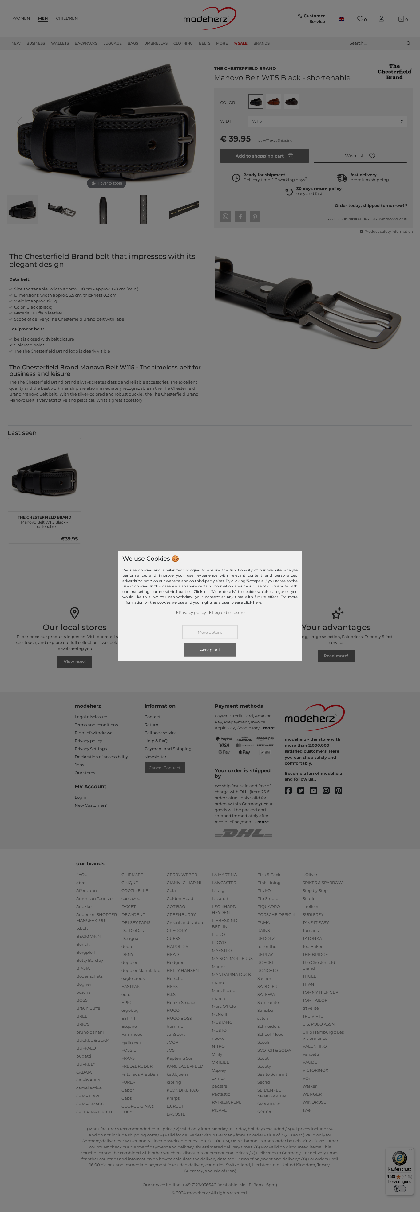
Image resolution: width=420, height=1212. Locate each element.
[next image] (193, 122)
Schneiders (268, 1026)
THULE (309, 976)
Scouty (264, 1066)
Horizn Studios (181, 1002)
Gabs (126, 1098)
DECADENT (133, 914)
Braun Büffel (88, 1008)
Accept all (210, 649)
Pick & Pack (268, 874)
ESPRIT (128, 1018)
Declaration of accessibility (101, 756)
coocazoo (130, 898)
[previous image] (19, 122)
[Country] (341, 18)
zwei (307, 1110)
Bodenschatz (89, 976)
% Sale (241, 43)
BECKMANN (88, 936)
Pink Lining (269, 882)
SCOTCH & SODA (274, 1050)
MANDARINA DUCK (231, 974)
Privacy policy (88, 740)
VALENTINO (315, 1046)
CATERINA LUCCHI (94, 1111)
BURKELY (85, 1064)
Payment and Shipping (168, 748)
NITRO (218, 1046)
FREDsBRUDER (137, 1066)
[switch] (400, 1188)
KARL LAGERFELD (185, 1066)
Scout (263, 1058)
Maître (218, 966)
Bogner (83, 984)
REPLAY (265, 954)
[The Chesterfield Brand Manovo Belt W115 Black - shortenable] (22, 210)
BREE (82, 1016)
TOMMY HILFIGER (320, 992)
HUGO (173, 1010)
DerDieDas (132, 930)
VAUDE (310, 1062)
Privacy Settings (91, 748)
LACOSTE (176, 1114)
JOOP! (173, 1042)
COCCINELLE (134, 890)
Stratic (309, 898)
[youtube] (316, 790)
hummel (175, 1026)
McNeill (219, 1014)
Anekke (84, 906)
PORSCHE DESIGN (276, 914)
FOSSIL (128, 1050)
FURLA (128, 1082)
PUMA (263, 922)
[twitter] (303, 790)
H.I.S (171, 994)
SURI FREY (313, 914)
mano (218, 982)
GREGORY (177, 930)
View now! (75, 661)
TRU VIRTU (313, 1016)
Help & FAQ (156, 740)
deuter (128, 946)
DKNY (127, 954)
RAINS (263, 930)
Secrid (263, 1082)
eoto (125, 994)
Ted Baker (313, 946)
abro (80, 882)
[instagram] (329, 790)
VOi (306, 1078)
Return (151, 724)
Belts (204, 43)
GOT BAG (176, 906)
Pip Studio (267, 898)
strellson (311, 906)
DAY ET (128, 906)
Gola (171, 890)
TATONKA (312, 938)
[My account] (382, 18)
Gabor (127, 1090)
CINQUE (129, 882)
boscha (83, 992)
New (16, 43)
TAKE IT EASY (316, 922)
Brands (261, 43)
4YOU (82, 874)
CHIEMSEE (132, 874)
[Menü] (410, 1151)
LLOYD (219, 942)
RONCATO (267, 970)
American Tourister (95, 898)
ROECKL (265, 962)
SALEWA (266, 994)
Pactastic (221, 1094)
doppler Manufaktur (141, 970)
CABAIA (84, 1072)
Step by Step (315, 890)
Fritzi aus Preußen (139, 1074)
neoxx (218, 1038)
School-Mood (270, 1034)
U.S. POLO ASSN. (319, 1024)
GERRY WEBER (182, 874)
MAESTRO (222, 950)
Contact (152, 716)
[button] (360, 156)
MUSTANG (222, 1022)
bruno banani (90, 1032)
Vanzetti (311, 1054)
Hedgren (176, 962)
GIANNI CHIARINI (184, 882)
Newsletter (155, 756)
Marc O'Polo (224, 1006)
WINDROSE (314, 1102)
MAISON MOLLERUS (232, 958)
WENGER (312, 1094)
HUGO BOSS (179, 1018)
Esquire (129, 1026)
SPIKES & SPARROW (323, 882)
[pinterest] (341, 790)
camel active (89, 1087)
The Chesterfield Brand (245, 68)
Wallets (60, 43)
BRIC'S (82, 1024)
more (269, 727)
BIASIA (83, 968)
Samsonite (268, 1002)
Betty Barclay (89, 960)
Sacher (264, 978)
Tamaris (311, 930)
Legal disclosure (91, 716)
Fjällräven (131, 1042)
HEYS (172, 986)
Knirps (173, 1098)
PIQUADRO (268, 906)
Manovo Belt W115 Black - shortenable (44, 521)
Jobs (79, 764)
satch (262, 1018)
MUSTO (219, 1030)
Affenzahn (86, 890)
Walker (310, 1086)
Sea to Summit (272, 1074)
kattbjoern (177, 1074)
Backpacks (86, 43)
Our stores (85, 772)
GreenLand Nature (185, 922)
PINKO (264, 890)
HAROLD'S (177, 946)
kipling (174, 1082)
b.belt (82, 928)
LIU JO (218, 934)
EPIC (126, 1002)
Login (80, 797)
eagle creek (133, 978)
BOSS (82, 1000)
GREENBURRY (181, 914)
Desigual (130, 938)
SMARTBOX (268, 1103)
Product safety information (388, 231)
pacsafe (219, 1086)
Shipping (285, 140)
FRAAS (128, 1058)
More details (210, 632)
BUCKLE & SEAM (92, 1040)
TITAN (308, 984)
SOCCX (264, 1111)
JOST (172, 1050)
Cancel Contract (164, 767)
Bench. (83, 944)
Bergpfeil (85, 952)
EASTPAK (130, 986)
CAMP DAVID (89, 1095)
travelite (311, 1008)
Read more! (336, 655)
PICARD (220, 1110)
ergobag (130, 1010)
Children (67, 18)
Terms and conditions (96, 724)
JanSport (176, 1034)
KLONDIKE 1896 (183, 1090)
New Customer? (91, 805)
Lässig (218, 890)
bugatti (83, 1056)
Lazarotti (221, 898)
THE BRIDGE (315, 954)
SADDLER (267, 986)
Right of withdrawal (94, 732)
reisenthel (267, 946)
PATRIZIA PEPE (227, 1102)
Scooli (263, 1042)
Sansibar (266, 1010)
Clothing (183, 43)
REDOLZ (266, 938)
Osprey (219, 1070)
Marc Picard (224, 990)
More (222, 43)
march (218, 998)
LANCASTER (224, 882)
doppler (129, 962)
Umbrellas (156, 43)
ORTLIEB (221, 1062)
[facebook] (291, 790)
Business (35, 43)
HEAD (173, 954)
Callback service (161, 732)
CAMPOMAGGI (90, 1103)
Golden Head (180, 898)
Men (43, 18)
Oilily (217, 1054)
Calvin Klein (88, 1080)
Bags (133, 43)
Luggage (112, 43)
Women (21, 18)
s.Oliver (310, 874)
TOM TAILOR (315, 1000)
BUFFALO (86, 1048)
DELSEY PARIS (135, 922)
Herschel (175, 978)
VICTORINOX (315, 1070)
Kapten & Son (180, 1058)
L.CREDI (175, 1106)
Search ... (358, 43)
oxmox (218, 1078)
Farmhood (132, 1034)
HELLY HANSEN (183, 970)
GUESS (173, 938)
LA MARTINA (224, 874)
